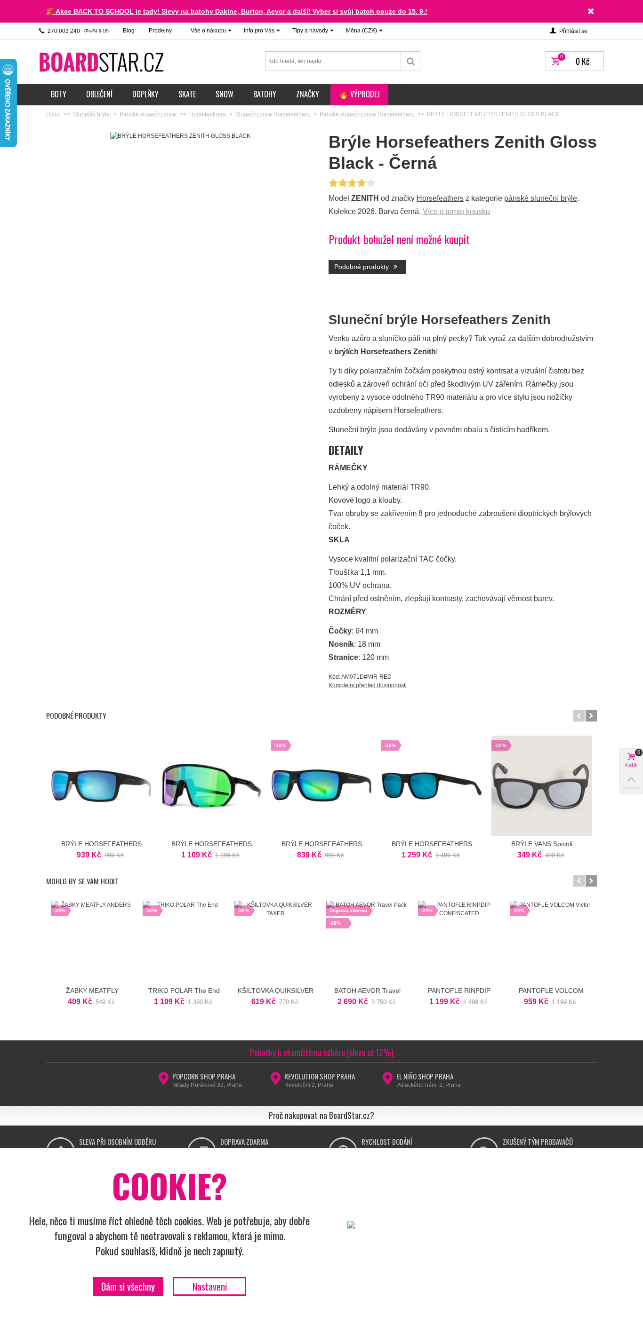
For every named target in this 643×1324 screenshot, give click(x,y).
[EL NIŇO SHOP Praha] (387, 1081)
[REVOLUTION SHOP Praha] (275, 1081)
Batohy (264, 94)
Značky (307, 94)
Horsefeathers (440, 198)
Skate (187, 94)
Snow (224, 94)
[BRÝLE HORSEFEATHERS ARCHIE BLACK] (211, 786)
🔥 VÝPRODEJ (359, 94)
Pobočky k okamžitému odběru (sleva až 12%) (322, 1052)
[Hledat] (410, 61)
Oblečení (99, 94)
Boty (58, 94)
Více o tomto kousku (456, 211)
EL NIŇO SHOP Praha (424, 1076)
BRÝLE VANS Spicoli (541, 844)
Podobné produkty (362, 266)
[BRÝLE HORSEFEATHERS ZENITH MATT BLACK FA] (101, 786)
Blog (129, 30)
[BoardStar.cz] (102, 61)
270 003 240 (77, 31)
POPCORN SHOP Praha (203, 1076)
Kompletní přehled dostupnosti (368, 685)
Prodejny (160, 30)
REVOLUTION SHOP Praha (319, 1076)
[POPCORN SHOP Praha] (163, 1081)
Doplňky (145, 94)
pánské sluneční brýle (540, 198)
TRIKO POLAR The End (184, 990)
